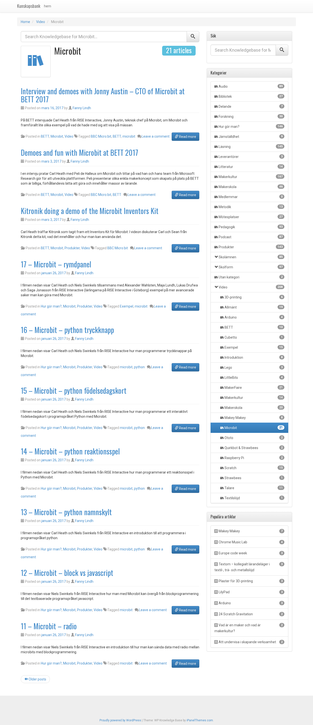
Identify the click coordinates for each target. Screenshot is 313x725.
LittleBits (253, 378)
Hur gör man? (51, 306)
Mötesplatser (251, 217)
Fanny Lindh (82, 108)
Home (25, 22)
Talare (253, 488)
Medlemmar (251, 197)
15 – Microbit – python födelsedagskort (73, 390)
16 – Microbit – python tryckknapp (67, 329)
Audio (251, 86)
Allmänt (253, 307)
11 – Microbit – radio (49, 625)
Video (40, 22)
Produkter (72, 248)
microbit (129, 136)
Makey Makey (253, 418)
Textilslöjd (253, 498)
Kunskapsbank (28, 6)
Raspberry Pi (253, 458)
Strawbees (253, 478)
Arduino (253, 317)
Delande (251, 106)
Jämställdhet (251, 137)
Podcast (251, 237)
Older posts (37, 679)
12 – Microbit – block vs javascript (67, 572)
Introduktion (253, 357)
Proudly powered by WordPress (120, 720)
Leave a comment (155, 136)
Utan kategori (251, 277)
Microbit (57, 136)
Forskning (251, 117)
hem (47, 6)
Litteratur (251, 167)
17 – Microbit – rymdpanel (56, 264)
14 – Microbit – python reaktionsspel (70, 451)
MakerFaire (253, 388)
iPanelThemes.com (200, 720)
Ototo (253, 438)
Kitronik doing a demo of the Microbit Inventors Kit (89, 210)
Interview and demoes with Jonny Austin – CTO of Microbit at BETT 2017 (103, 95)
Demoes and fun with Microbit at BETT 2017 (79, 152)
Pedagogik (251, 227)
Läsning (251, 147)
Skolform (251, 267)
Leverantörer (251, 157)
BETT (45, 136)
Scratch (253, 468)
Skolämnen (251, 257)
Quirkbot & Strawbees (253, 448)
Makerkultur (251, 177)
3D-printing (253, 297)
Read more (187, 137)
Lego (253, 367)
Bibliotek (251, 96)
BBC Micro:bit (101, 136)
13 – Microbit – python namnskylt (66, 511)
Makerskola (251, 187)
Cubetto (253, 337)
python (139, 367)
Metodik (251, 207)
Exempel (126, 306)
